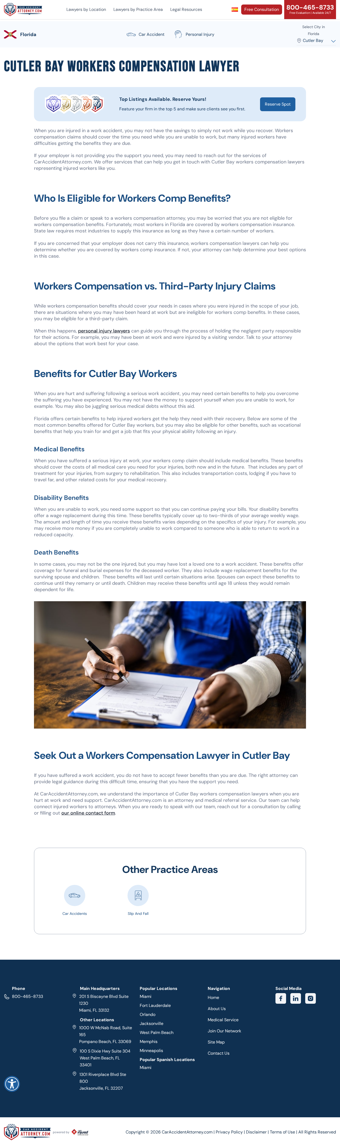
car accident (151, 34)
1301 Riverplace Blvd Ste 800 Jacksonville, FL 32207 (102, 1081)
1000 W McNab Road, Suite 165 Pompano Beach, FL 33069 (105, 1034)
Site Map (216, 1042)
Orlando (147, 1014)
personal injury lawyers (104, 331)
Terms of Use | (283, 1132)
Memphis (149, 1041)
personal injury (200, 34)
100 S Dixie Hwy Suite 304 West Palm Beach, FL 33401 (105, 1058)
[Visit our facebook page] (280, 998)
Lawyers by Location (86, 9)
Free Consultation (261, 9)
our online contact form (88, 813)
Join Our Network (224, 1031)
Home (213, 997)
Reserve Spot (278, 104)
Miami (145, 996)
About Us (217, 1008)
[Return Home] (23, 9)
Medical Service (223, 1020)
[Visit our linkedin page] (295, 998)
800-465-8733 (27, 996)
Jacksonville (151, 1023)
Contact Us (219, 1053)
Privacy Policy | (231, 1132)
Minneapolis (151, 1050)
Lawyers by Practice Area (138, 9)
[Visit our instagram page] (310, 998)
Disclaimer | (258, 1132)
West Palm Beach (156, 1032)
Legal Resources (186, 9)
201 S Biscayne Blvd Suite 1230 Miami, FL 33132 (104, 1003)
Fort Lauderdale (155, 1005)
